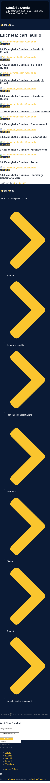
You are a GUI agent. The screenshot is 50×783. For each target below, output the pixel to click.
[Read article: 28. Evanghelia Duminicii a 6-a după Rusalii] (25, 42)
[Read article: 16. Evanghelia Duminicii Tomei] (25, 155)
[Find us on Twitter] (1, 774)
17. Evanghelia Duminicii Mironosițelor (23, 149)
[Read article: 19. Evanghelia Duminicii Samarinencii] (25, 117)
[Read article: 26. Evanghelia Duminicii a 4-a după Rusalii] (25, 73)
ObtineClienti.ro (40, 714)
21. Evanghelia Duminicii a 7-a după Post (25, 111)
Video (8, 752)
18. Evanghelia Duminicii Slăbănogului (23, 137)
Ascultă (8, 758)
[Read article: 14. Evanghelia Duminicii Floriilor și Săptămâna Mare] (25, 167)
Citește (8, 755)
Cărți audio (5, 44)
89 (20, 183)
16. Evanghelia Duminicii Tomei (19, 162)
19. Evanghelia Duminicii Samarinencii (23, 124)
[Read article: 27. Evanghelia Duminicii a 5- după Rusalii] (25, 57)
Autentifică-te (11, 769)
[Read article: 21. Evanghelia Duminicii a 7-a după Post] (25, 104)
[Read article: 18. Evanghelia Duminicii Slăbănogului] (25, 129)
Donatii (8, 761)
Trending (9, 764)
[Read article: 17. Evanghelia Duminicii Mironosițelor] (25, 142)
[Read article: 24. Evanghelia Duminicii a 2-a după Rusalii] (25, 88)
